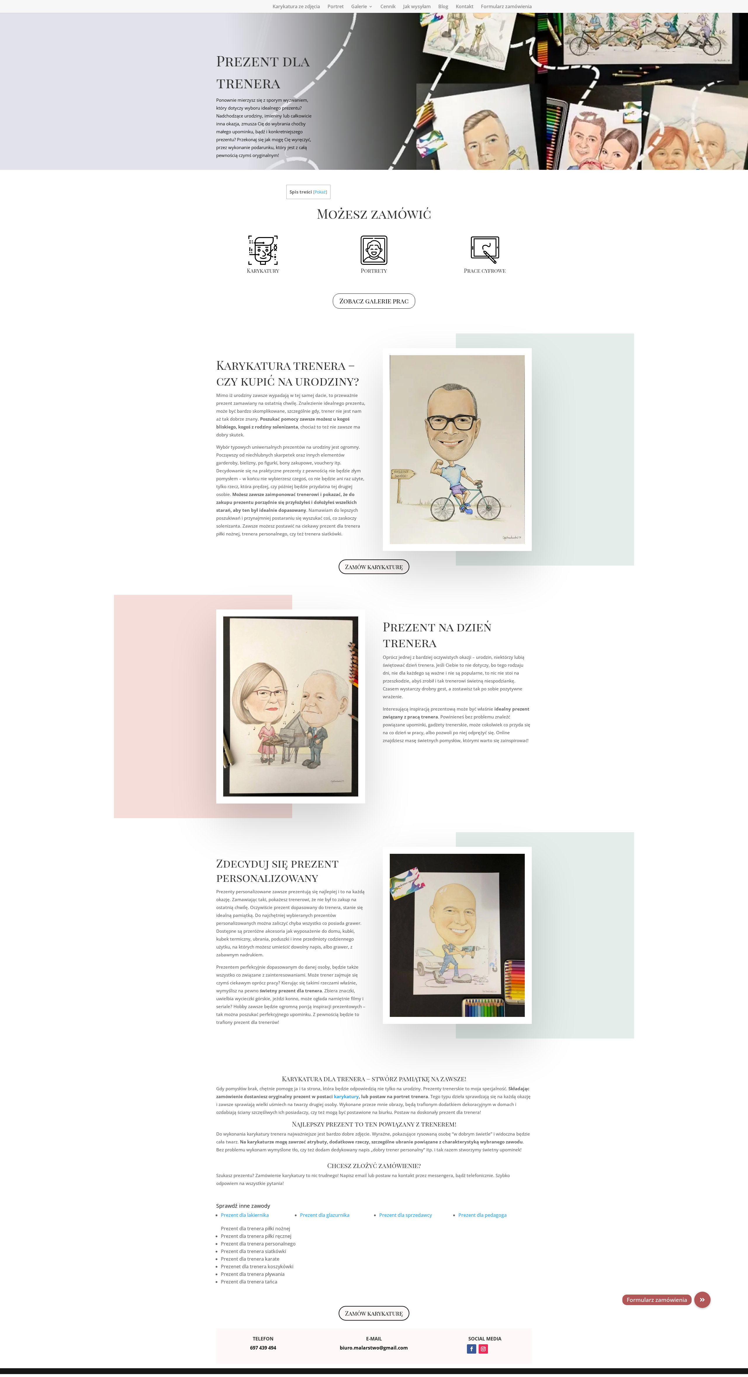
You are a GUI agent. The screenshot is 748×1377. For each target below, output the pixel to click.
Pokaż (320, 192)
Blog (443, 7)
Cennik (388, 7)
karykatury (346, 1096)
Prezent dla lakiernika (245, 1215)
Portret (336, 7)
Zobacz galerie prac (374, 300)
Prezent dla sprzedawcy (405, 1215)
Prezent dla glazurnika (324, 1215)
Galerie (359, 7)
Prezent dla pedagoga (482, 1215)
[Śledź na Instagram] (483, 1349)
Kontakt (464, 7)
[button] (702, 1300)
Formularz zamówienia (506, 7)
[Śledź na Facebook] (471, 1349)
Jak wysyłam (417, 7)
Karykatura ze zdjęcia (296, 7)
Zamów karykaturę (374, 567)
